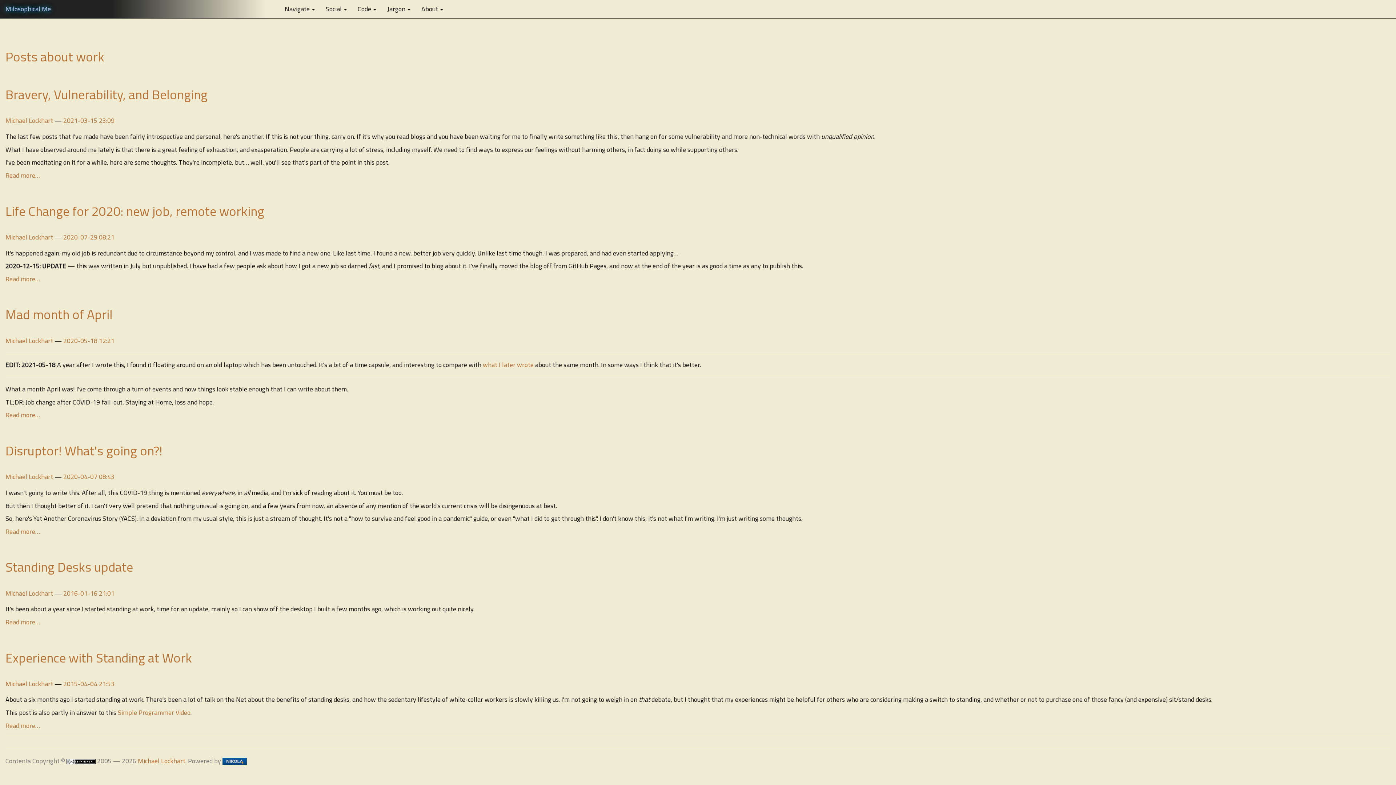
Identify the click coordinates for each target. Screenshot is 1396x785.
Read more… (22, 175)
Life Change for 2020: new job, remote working (134, 211)
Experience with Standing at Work (98, 658)
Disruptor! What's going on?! (84, 450)
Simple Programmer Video (154, 712)
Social (334, 9)
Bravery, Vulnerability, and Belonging (106, 94)
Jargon (397, 9)
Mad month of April (59, 314)
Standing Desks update (69, 567)
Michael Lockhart (29, 120)
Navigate (298, 9)
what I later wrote (508, 365)
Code (365, 9)
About (430, 9)
